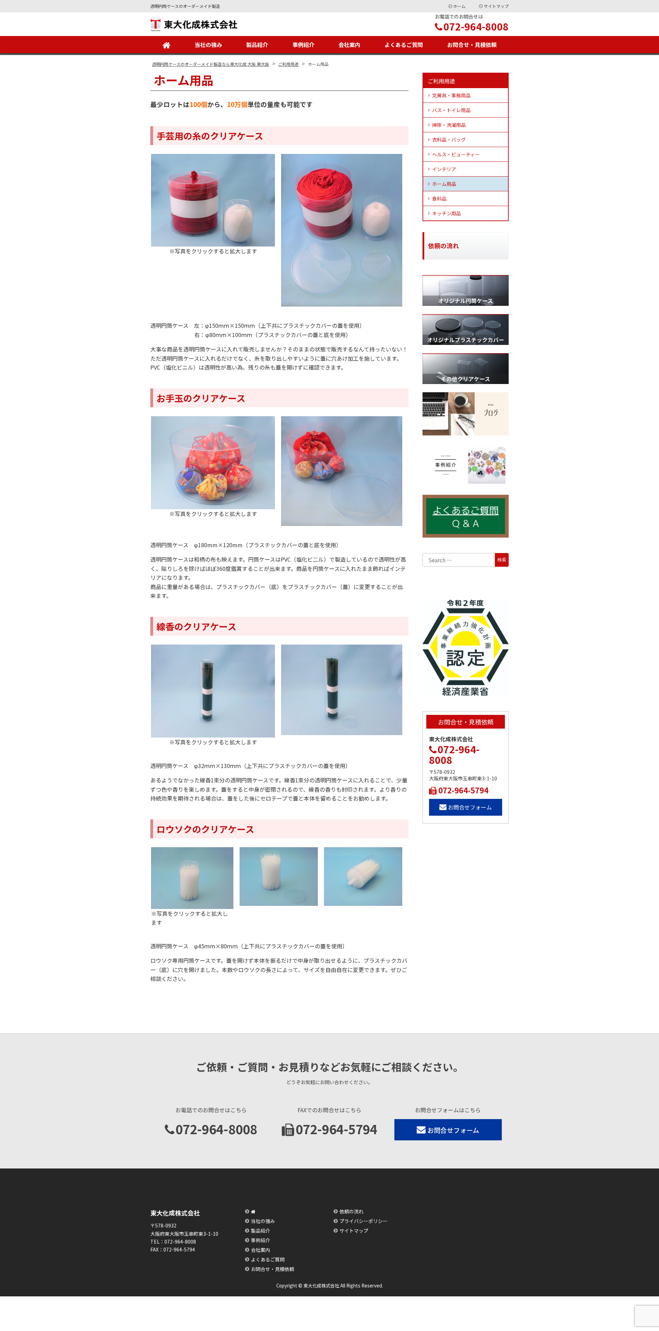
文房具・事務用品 (451, 95)
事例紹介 (303, 44)
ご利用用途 (441, 81)
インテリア (444, 169)
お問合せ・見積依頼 (472, 44)
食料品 (439, 198)
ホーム (459, 6)
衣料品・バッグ (449, 139)
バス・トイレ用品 (451, 110)
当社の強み (208, 44)
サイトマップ (496, 6)
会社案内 (349, 44)
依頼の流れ (351, 1211)
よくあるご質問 (403, 44)
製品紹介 (257, 44)
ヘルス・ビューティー (456, 154)
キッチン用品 (446, 213)
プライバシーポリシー (363, 1221)
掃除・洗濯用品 (449, 124)
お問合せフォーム (470, 807)
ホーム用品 (444, 183)
